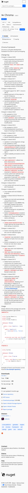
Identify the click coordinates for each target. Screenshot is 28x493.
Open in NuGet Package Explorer (12, 403)
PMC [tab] (9, 22)
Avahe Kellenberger (11, 288)
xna (15, 429)
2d (3, 427)
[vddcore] (2, 419)
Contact (4, 446)
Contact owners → (5, 415)
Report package (7, 409)
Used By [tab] (17, 39)
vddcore (7, 419)
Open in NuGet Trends (9, 406)
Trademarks (11, 486)
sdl (21, 427)
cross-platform (6, 424)
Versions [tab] (6, 42)
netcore (20, 429)
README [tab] (6, 36)
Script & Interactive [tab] (17, 24)
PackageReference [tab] (16, 22)
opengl (4, 429)
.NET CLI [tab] (4, 22)
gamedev (15, 424)
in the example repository (12, 369)
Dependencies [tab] (7, 39)
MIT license (6, 397)
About (14, 483)
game (9, 429)
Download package (8, 400)
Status (3, 454)
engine (22, 424)
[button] (22, 29)
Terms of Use (20, 483)
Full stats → (4, 375)
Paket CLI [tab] (9, 24)
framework (15, 427)
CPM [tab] (3, 24)
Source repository (8, 394)
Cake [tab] (12, 27)
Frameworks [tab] (15, 36)
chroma (8, 427)
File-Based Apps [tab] (5, 27)
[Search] (24, 6)
